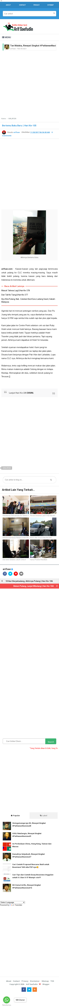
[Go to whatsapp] (6, 999)
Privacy (25, 981)
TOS (52, 981)
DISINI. (30, 393)
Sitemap (45, 981)
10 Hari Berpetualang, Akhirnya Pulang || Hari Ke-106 (29, 581)
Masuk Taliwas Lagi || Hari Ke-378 (15, 290)
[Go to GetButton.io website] (6, 1005)
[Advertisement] (29, 82)
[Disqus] (29, 627)
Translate (18, 905)
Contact (16, 981)
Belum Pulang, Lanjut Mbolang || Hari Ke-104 (33, 586)
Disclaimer (35, 981)
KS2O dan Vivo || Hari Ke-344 (40, 538)
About (8, 981)
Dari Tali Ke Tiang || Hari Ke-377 (14, 295)
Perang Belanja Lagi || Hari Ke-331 (42, 516)
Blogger (46, 984)
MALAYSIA (7, 468)
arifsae (7, 569)
